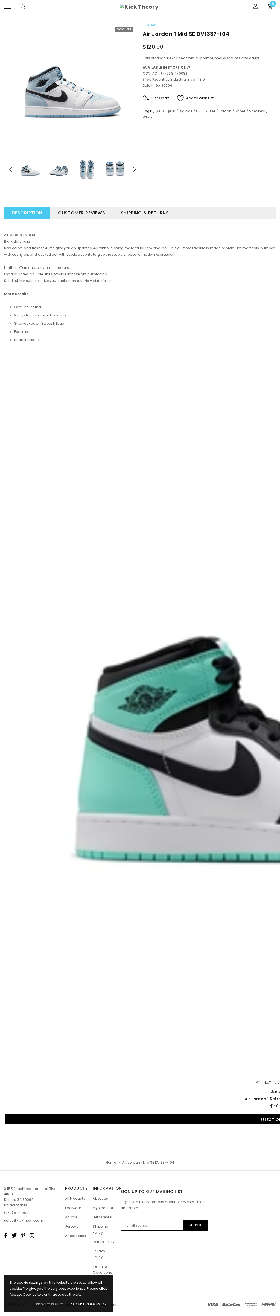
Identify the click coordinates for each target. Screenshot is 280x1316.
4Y (258, 1082)
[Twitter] (14, 1235)
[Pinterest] (23, 1235)
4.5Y (267, 1082)
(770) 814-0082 (17, 1212)
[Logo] (139, 6)
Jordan (150, 25)
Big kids (185, 111)
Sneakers (257, 111)
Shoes (240, 111)
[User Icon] (255, 7)
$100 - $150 (166, 111)
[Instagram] (32, 1235)
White (147, 117)
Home (111, 1162)
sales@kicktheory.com (23, 1220)
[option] (72, 86)
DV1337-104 (205, 111)
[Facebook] (5, 1235)
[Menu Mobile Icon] (7, 7)
